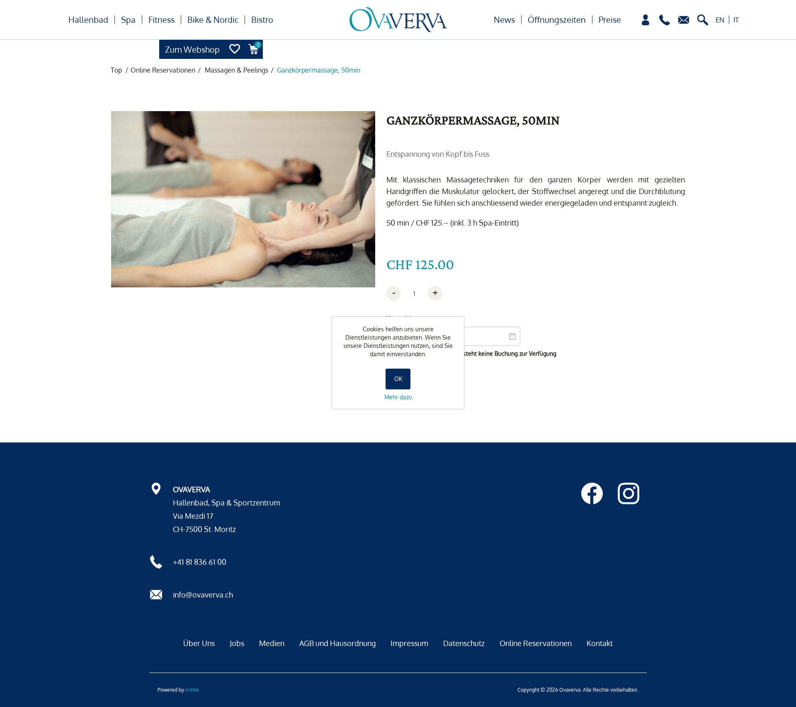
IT (736, 19)
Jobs (237, 643)
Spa (128, 19)
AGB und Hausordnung (337, 643)
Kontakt (600, 643)
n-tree (192, 690)
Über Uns (199, 643)
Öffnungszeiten (557, 19)
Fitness (161, 19)
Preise (610, 19)
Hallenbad (88, 19)
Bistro (262, 19)
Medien (271, 643)
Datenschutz (464, 643)
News (504, 19)
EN (720, 19)
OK (398, 378)
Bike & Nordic (212, 19)
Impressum (409, 643)
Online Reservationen (536, 643)
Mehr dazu (398, 397)
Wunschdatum (405, 318)
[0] (253, 56)
